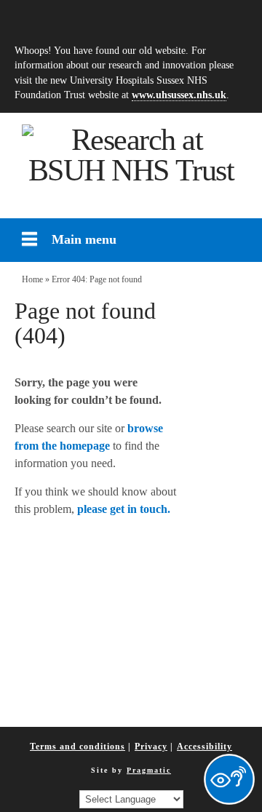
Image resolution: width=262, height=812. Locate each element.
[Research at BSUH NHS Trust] (131, 155)
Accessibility (204, 746)
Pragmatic (149, 770)
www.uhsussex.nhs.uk (179, 94)
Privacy (151, 746)
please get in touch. (123, 509)
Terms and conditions (77, 746)
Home (32, 279)
